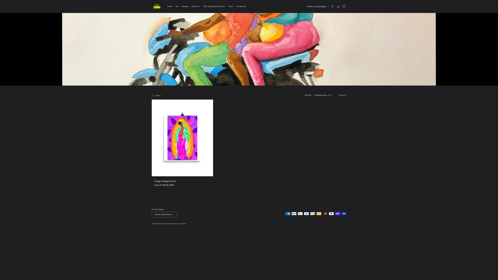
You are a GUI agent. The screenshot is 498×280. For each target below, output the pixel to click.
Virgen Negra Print (165, 181)
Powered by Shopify (179, 224)
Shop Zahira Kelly (164, 224)
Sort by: (308, 95)
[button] (332, 6)
